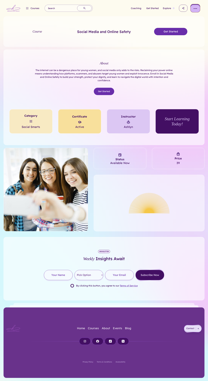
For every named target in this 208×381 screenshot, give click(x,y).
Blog (128, 328)
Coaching (136, 8)
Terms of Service (129, 285)
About (106, 328)
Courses (93, 328)
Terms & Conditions (104, 362)
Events (117, 328)
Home (81, 328)
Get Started (152, 8)
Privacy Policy (88, 362)
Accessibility (120, 362)
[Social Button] (85, 341)
